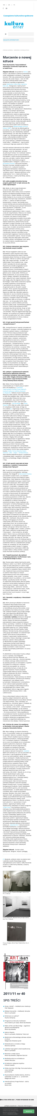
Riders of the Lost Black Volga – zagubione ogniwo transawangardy (17, 1026)
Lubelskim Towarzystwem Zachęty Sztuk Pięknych (14, 388)
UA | (11, 5)
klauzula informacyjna (25, 1106)
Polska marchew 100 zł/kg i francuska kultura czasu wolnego (18, 1069)
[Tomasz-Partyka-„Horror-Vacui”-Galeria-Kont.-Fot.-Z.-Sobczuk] (16, 922)
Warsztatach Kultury (25, 474)
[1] (11, 409)
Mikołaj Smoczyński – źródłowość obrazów (17, 1011)
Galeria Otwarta (9, 1032)
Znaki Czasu (7, 807)
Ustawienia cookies (12, 1114)
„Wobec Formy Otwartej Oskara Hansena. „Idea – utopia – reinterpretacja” (15, 452)
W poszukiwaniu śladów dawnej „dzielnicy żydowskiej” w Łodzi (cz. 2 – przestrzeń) (17, 1076)
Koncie (26, 72)
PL (14, 5)
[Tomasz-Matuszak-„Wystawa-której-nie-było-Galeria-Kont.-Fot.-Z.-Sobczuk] (16, 897)
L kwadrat (26, 751)
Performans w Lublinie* (12, 1016)
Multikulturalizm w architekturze (14, 1058)
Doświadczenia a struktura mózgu (15, 1044)
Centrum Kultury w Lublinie (11, 391)
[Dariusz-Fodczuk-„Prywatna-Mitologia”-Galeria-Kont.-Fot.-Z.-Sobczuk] (16, 871)
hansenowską (16, 403)
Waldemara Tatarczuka (13, 84)
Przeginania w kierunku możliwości (15, 1021)
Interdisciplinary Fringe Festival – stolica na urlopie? (17, 1082)
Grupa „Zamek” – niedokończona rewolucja (17, 1006)
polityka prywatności (10, 1106)
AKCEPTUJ (29, 1111)
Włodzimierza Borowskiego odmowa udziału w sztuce (18, 1038)
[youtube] (6, 8)
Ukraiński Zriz (14, 825)
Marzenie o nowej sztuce (12, 1053)
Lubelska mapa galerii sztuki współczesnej (17, 1049)
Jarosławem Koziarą (9, 163)
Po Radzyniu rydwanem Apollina (14, 1063)
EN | (5, 5)
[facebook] (3, 8)
